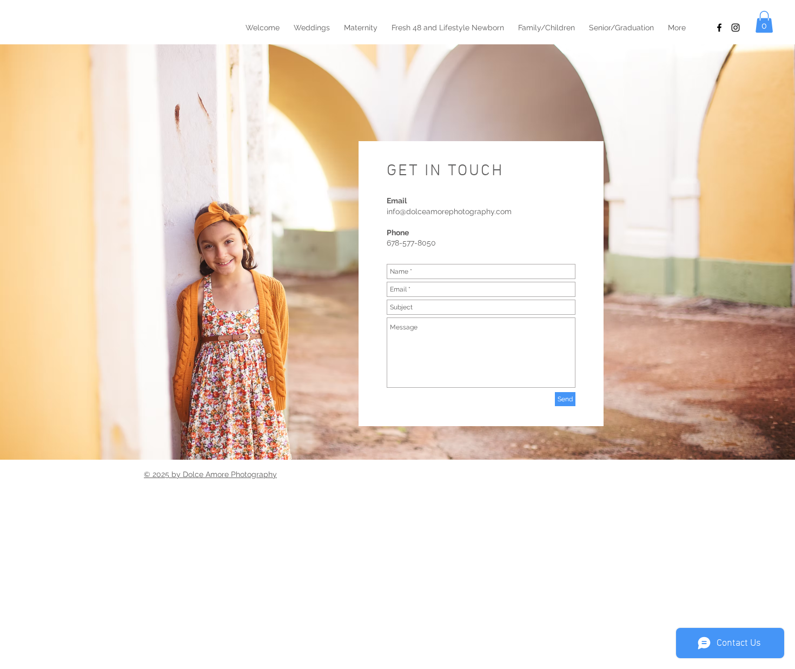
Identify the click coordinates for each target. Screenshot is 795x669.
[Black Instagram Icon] (735, 27)
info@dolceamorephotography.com (449, 211)
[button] (764, 22)
